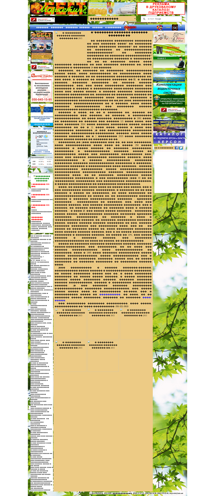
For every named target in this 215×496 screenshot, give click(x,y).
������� (42, 27)
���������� (109, 294)
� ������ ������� (42, 153)
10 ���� (46, 151)
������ (84, 27)
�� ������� (41, 150)
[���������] (70, 46)
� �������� (113, 27)
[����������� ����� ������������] (42, 63)
